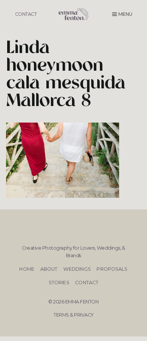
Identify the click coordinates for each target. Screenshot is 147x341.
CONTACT (26, 14)
